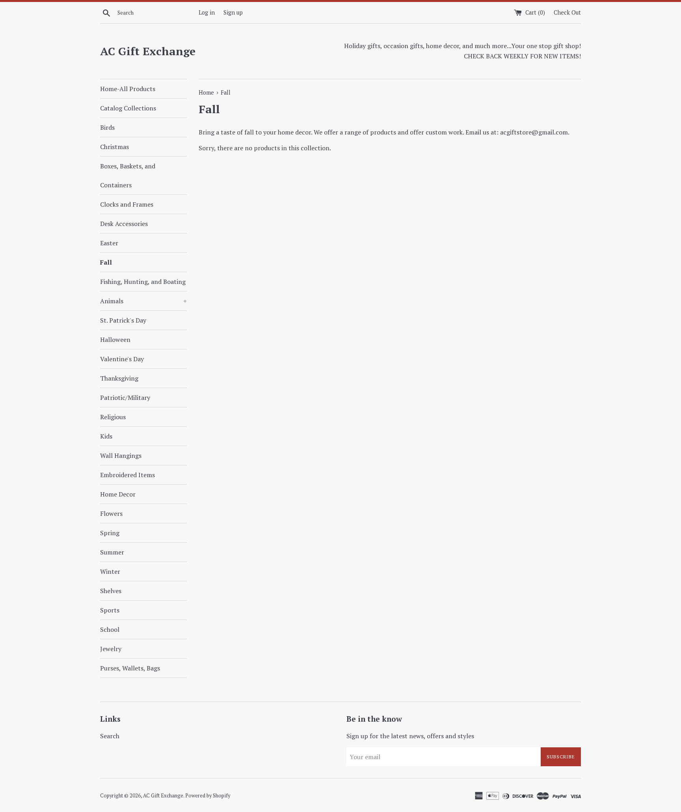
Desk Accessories (124, 223)
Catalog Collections (128, 108)
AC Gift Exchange (147, 51)
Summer (112, 552)
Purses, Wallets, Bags (130, 668)
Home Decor (118, 494)
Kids (106, 436)
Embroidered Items (127, 474)
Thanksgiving (119, 378)
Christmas (114, 146)
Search (109, 736)
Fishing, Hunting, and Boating (143, 281)
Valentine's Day (122, 359)
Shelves (110, 590)
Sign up (233, 12)
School (109, 629)
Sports (109, 610)
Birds (107, 127)
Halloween (115, 339)
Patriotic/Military (125, 397)
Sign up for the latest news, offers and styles (410, 736)
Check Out (567, 12)
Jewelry (110, 648)
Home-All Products (127, 88)
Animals (143, 301)
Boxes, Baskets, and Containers (127, 175)
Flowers (111, 513)
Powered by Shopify (207, 795)
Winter (110, 571)
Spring (109, 532)
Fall (106, 262)
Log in (207, 12)
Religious (113, 417)
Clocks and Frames (126, 204)
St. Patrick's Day (123, 320)
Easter (109, 243)
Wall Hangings (120, 455)
